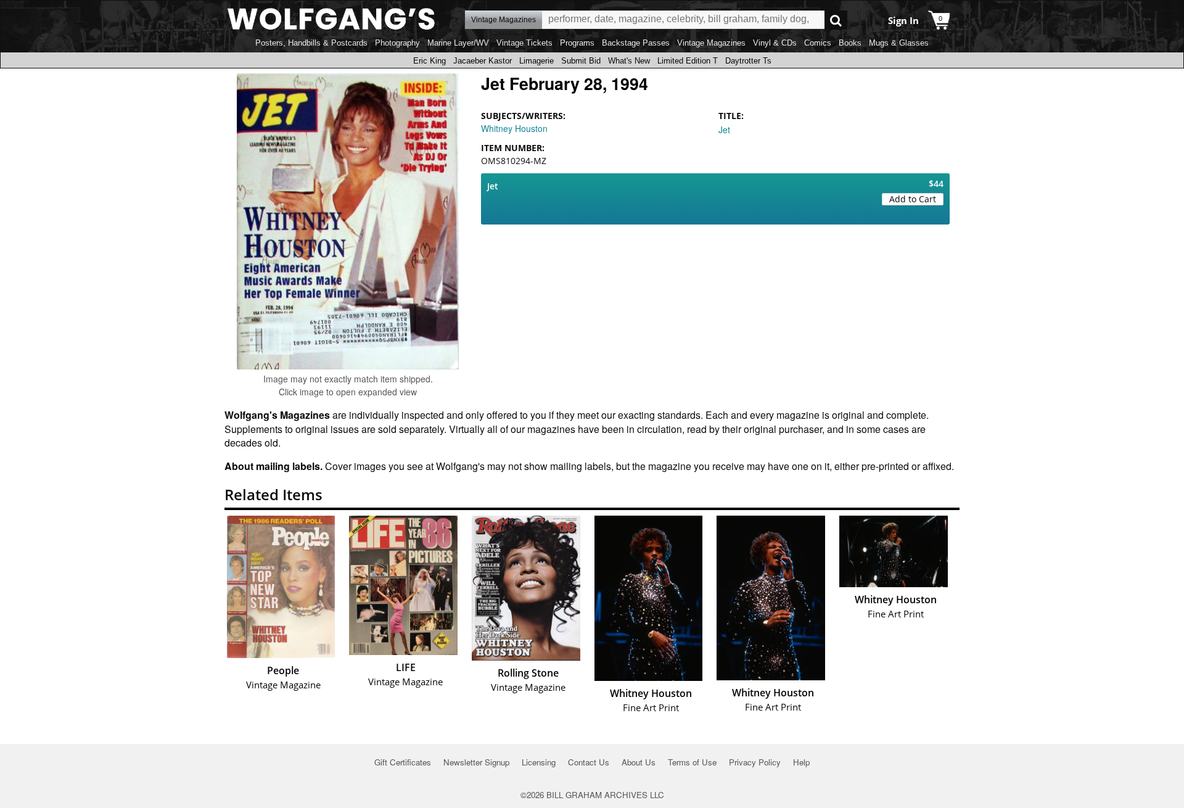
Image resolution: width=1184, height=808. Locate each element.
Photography (397, 42)
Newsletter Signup (476, 762)
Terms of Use (692, 762)
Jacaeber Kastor (482, 60)
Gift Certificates (402, 762)
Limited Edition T (687, 60)
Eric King (429, 60)
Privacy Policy (755, 762)
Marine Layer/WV (458, 42)
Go (835, 20)
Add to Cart (912, 199)
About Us (639, 762)
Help (801, 762)
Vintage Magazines (711, 42)
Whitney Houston (514, 128)
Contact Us (588, 762)
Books (850, 42)
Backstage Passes (636, 42)
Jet (724, 129)
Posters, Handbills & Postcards (311, 42)
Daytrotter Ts (748, 60)
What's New (629, 60)
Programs (577, 42)
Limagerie (536, 60)
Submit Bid (581, 60)
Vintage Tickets (524, 42)
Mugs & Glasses (899, 42)
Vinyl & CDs (775, 42)
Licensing (539, 762)
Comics (817, 42)
